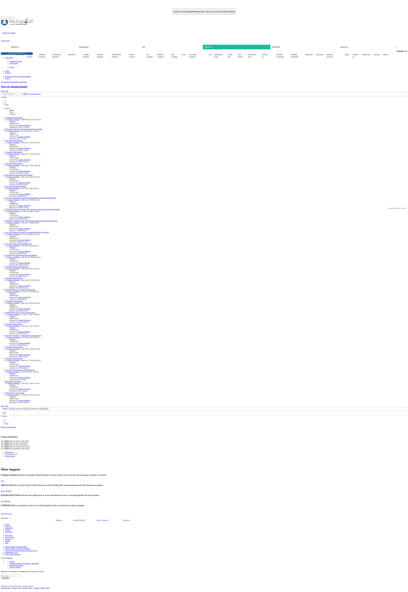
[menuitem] (13, 63)
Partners (8, 530)
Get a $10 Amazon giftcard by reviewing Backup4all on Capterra (27, 232)
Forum (7, 541)
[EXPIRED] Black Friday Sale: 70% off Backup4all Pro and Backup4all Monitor (32, 209)
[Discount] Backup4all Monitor (15, 186)
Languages (8, 532)
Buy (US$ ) (8, 18)
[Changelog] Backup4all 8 (14, 278)
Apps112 (105, 520)
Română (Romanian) (16, 565)
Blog (6, 543)
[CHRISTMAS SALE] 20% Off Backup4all (20, 290)
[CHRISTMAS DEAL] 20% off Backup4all (20, 313)
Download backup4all (8, 82)
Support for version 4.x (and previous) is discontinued (23, 335)
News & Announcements (14, 86)
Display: (6, 409)
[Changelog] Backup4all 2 (14, 152)
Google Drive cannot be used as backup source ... (21, 550)
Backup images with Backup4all (16, 547)
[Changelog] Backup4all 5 (14, 358)
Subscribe (5, 578)
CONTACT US (6, 514)
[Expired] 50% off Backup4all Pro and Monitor (21, 255)
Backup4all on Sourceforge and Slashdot (19, 175)
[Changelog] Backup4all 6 (14, 347)
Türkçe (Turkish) (15, 567)
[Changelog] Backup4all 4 (14, 301)
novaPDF (76, 520)
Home (7, 524)
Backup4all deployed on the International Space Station (23, 129)
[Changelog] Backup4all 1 (14, 141)
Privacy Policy (28, 588)
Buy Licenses (9, 537)
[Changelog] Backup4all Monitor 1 (17, 267)
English (11, 561)
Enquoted (126, 520)
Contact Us (9, 528)
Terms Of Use (17, 588)
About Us (8, 526)
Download (8, 535)
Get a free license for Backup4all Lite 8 (18, 244)
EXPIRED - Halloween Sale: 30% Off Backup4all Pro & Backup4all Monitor (31, 221)
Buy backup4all (21, 82)
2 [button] (5, 103)
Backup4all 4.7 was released (14, 393)
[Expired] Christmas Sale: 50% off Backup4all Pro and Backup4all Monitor (30, 198)
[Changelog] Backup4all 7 (14, 324)
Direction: (35, 409)
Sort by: (20, 409)
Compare (8, 539)
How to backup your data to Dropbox (17, 549)
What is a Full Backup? (13, 554)
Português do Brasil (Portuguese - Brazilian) (24, 563)
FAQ (2, 481)
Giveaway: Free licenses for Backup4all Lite (20, 370)
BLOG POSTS (6, 491)
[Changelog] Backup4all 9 (14, 118)
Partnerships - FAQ (11, 552)
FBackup (59, 520)
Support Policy (6, 588)
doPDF (82, 520)
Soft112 (99, 520)
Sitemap (37, 588)
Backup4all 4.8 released (13, 381)
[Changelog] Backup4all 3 (14, 163)
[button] (6, 105)
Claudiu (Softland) (13, 120)
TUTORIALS (6, 501)
